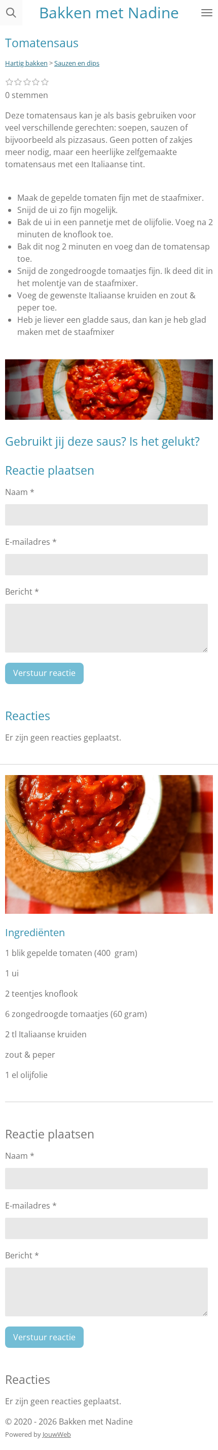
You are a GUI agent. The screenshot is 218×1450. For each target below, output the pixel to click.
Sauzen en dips (76, 63)
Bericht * (22, 591)
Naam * (19, 492)
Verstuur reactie (44, 672)
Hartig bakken (26, 63)
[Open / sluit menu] (207, 12)
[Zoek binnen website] (11, 12)
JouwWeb (57, 1434)
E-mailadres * (31, 541)
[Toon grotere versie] (109, 844)
